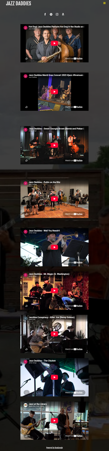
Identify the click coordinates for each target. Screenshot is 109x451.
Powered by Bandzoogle (54, 448)
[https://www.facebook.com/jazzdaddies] (45, 14)
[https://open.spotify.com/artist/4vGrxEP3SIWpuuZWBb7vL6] (51, 14)
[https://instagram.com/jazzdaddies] (57, 14)
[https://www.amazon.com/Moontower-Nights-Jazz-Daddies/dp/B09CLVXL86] (63, 14)
